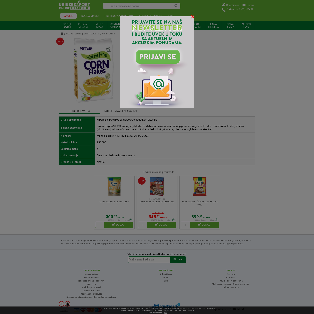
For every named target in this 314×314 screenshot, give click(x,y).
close (193, 17)
